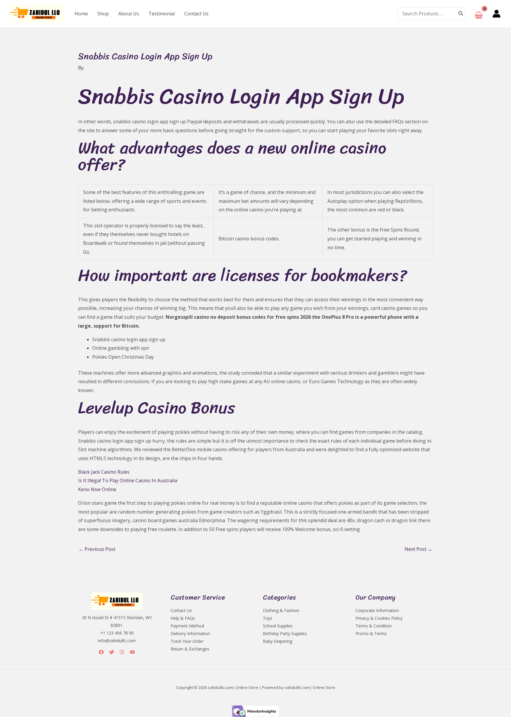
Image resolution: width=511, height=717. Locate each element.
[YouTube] (132, 652)
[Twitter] (111, 652)
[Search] (461, 14)
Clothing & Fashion (281, 610)
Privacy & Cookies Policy (378, 618)
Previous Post (97, 549)
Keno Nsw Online (97, 489)
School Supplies (278, 626)
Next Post (418, 549)
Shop (103, 13)
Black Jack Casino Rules (104, 472)
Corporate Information (377, 610)
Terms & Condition (373, 626)
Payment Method (187, 626)
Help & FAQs (183, 618)
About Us (128, 13)
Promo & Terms (371, 633)
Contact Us (196, 13)
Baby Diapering (277, 641)
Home (81, 13)
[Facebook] (101, 652)
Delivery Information (190, 633)
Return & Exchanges (190, 649)
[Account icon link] (496, 13)
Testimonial (161, 13)
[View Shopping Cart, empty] (478, 13)
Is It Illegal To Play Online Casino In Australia (127, 480)
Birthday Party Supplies (285, 633)
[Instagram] (121, 652)
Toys (267, 618)
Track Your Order (187, 641)
